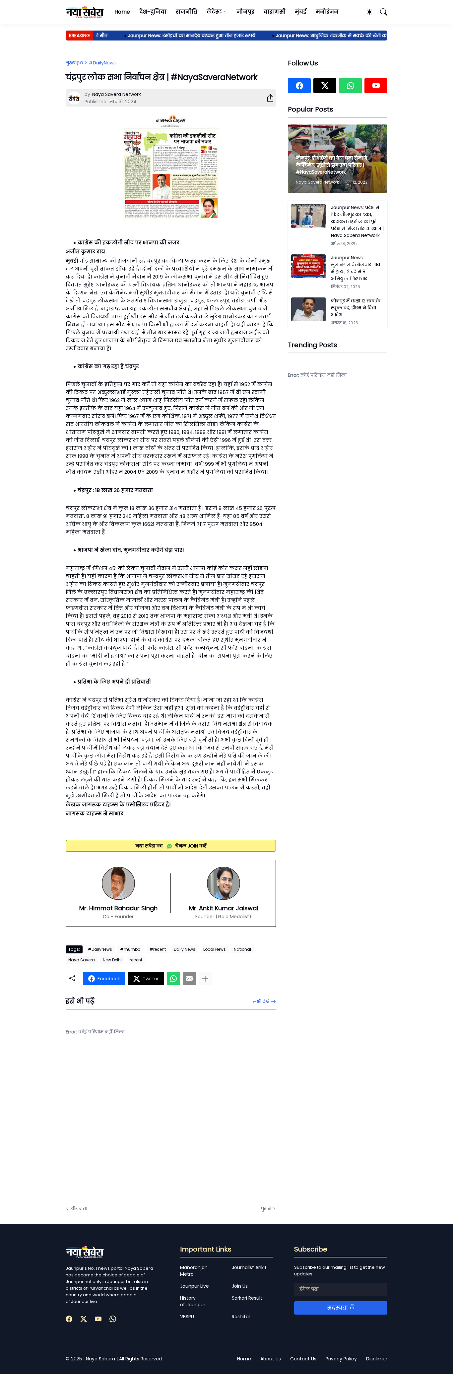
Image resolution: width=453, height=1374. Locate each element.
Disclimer (376, 1358)
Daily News (184, 949)
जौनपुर (245, 12)
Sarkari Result (247, 1298)
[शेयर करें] (267, 98)
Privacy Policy (341, 1358)
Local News (214, 949)
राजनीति (186, 12)
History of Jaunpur (192, 1301)
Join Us (240, 1286)
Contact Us (303, 1358)
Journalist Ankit (249, 1267)
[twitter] (324, 85)
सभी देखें (261, 1001)
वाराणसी (275, 12)
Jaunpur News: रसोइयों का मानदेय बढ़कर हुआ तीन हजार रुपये (177, 35)
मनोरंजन (327, 12)
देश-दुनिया (153, 12)
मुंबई (300, 12)
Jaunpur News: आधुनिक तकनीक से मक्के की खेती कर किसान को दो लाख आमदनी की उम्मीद (357, 35)
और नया (78, 1208)
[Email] (189, 978)
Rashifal (241, 1316)
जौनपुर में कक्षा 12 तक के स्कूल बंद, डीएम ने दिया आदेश (355, 307)
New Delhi (112, 960)
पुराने (266, 1208)
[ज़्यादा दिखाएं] (205, 978)
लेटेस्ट (214, 12)
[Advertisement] (132, 1125)
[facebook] (299, 85)
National (242, 949)
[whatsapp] (350, 85)
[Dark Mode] (366, 12)
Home (122, 12)
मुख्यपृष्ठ (74, 62)
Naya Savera (81, 960)
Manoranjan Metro (194, 1270)
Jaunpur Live (194, 1286)
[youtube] (375, 85)
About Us (270, 1358)
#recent (158, 949)
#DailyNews (102, 62)
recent (136, 960)
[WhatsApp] (173, 978)
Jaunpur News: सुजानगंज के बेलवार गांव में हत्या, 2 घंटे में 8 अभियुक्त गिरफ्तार (355, 268)
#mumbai (131, 949)
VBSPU (187, 1316)
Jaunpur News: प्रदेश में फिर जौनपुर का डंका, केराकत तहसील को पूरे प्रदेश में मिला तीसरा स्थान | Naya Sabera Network (357, 221)
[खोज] (380, 12)
